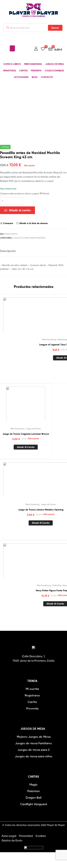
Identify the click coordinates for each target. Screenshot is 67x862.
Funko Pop (56, 585)
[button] (12, 48)
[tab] (33, 251)
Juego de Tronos (33, 428)
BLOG (35, 77)
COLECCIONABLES (54, 70)
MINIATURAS (9, 70)
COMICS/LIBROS (12, 64)
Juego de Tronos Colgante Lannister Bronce (25, 433)
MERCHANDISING (33, 64)
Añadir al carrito (20, 210)
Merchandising (38, 238)
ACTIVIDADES (21, 77)
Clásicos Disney (21, 238)
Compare (8, 223)
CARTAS (23, 70)
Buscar (55, 27)
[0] (43, 48)
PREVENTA (36, 70)
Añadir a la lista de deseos (33, 223)
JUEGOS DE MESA (54, 64)
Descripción (8, 251)
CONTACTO (47, 77)
